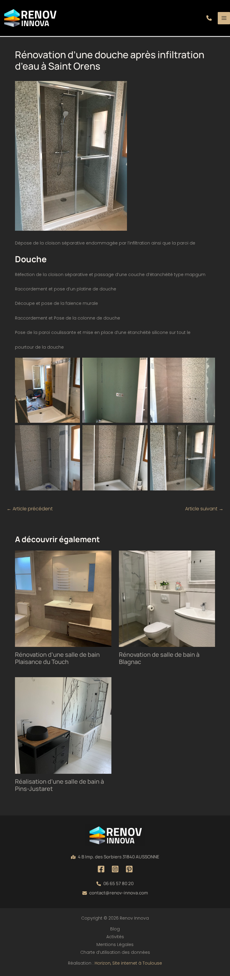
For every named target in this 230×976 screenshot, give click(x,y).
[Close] (223, 6)
